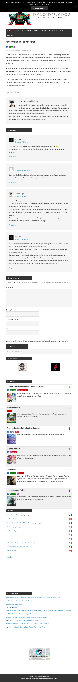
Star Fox (8, 527)
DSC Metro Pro (33, 678)
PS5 (8, 390)
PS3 (7, 47)
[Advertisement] (22, 574)
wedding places (10, 601)
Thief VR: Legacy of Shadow (26, 614)
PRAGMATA (9, 551)
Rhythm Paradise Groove (13, 515)
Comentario (10, 287)
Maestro (21, 604)
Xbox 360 (11, 47)
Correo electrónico (12, 319)
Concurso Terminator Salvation (24, 601)
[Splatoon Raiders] (12, 419)
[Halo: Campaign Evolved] (12, 501)
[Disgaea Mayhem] (12, 460)
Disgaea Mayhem (13, 449)
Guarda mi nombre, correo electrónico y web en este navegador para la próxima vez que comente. (37, 341)
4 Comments (28, 50)
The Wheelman (16, 92)
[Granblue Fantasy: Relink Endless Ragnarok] (12, 439)
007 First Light (12, 469)
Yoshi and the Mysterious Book (15, 531)
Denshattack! (10, 519)
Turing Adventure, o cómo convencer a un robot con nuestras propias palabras (38, 597)
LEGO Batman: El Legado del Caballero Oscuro (19, 543)
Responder (12, 156)
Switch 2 (25, 390)
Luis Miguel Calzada (11, 604)
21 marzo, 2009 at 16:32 (22, 239)
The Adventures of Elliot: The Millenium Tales (18, 523)
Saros (8, 539)
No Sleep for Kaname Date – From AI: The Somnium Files (34, 624)
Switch (21, 390)
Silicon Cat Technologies (43, 676)
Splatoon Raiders (13, 407)
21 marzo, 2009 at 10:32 (22, 171)
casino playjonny (10, 597)
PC (14, 47)
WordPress (50, 678)
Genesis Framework (43, 678)
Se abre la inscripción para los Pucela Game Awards (33, 617)
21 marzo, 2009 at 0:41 (22, 142)
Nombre (9, 310)
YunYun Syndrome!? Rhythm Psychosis (17, 547)
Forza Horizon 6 (10, 535)
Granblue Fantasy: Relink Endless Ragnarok (23, 428)
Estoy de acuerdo (39, 8)
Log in (55, 678)
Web (7, 329)
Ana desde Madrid (11, 611)
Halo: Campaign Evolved (16, 490)
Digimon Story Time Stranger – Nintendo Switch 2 (25, 387)
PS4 (8, 431)
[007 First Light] (12, 481)
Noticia (14, 91)
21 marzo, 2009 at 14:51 (22, 197)
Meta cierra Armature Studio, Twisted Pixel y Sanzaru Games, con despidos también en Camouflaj (44, 611)
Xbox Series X (13, 390)
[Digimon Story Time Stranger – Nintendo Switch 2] (12, 398)
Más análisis (9, 557)
